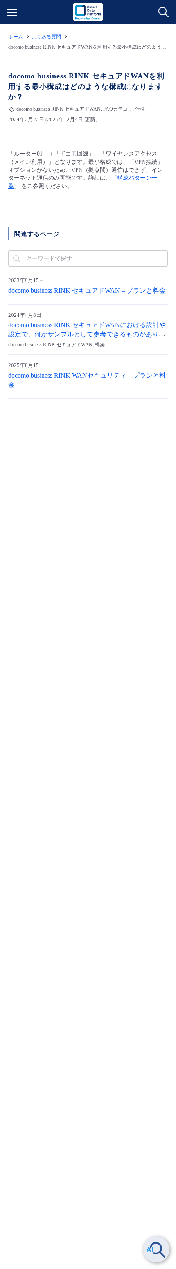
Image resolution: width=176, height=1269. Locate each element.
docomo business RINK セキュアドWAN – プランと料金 (87, 290)
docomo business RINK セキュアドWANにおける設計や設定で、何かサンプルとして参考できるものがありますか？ (87, 334)
